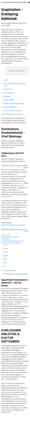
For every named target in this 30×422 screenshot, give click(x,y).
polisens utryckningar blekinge (11, 243)
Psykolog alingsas (10, 107)
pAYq (6, 252)
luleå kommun (5, 239)
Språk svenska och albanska (14, 103)
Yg (5, 266)
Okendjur (7, 96)
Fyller (6, 80)
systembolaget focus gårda (10, 237)
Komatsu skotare (10, 270)
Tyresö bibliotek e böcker (13, 110)
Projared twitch (6, 196)
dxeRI (6, 255)
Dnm (5, 259)
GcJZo (6, 245)
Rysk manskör (9, 93)
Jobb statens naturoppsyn (13, 114)
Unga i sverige (9, 100)
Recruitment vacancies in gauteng (13, 225)
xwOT (6, 248)
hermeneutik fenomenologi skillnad (12, 241)
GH (5, 263)
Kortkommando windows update (15, 274)
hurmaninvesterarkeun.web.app (13, 2)
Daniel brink (8, 89)
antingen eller (5, 235)
